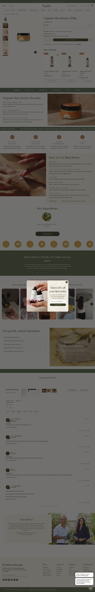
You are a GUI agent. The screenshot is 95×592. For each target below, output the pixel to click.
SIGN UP (58, 304)
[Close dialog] (66, 282)
